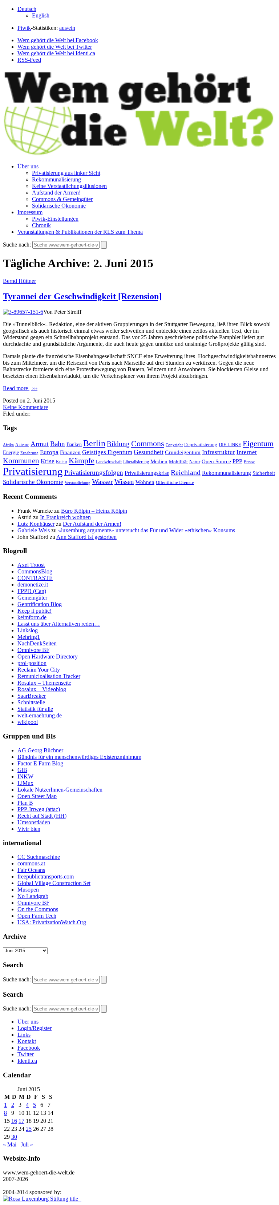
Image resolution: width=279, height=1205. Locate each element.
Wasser (102, 481)
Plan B (25, 803)
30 (14, 1137)
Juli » (27, 1144)
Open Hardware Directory (47, 656)
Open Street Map (37, 796)
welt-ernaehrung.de (39, 715)
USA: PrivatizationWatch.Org (51, 922)
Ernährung (29, 453)
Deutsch (26, 9)
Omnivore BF (33, 650)
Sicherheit (263, 473)
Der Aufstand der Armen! (92, 524)
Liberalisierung (136, 462)
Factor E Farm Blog (40, 763)
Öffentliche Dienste (175, 482)
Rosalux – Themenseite (44, 683)
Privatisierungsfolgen (93, 472)
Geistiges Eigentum (107, 452)
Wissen (124, 481)
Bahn (57, 444)
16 (14, 1121)
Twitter (25, 1054)
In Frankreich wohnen (65, 517)
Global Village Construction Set (53, 883)
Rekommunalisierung (56, 179)
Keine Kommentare (25, 407)
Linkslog (27, 630)
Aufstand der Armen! (56, 192)
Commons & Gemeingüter (62, 199)
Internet (246, 452)
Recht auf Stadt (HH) (41, 816)
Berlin (94, 443)
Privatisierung (33, 471)
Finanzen (70, 452)
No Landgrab (32, 896)
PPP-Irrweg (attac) (38, 809)
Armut (40, 444)
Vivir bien (28, 829)
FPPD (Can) (31, 591)
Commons (147, 443)
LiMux (25, 783)
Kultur (61, 462)
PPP (237, 461)
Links (24, 1035)
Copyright (174, 445)
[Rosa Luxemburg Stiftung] (42, 1199)
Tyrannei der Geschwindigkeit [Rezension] (82, 296)
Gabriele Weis (33, 530)
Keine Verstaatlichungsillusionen (69, 186)
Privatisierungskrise (147, 473)
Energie (11, 452)
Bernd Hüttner (19, 281)
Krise (47, 461)
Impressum (30, 212)
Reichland (186, 472)
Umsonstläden (33, 822)
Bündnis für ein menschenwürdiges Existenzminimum (79, 757)
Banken (74, 444)
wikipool (27, 722)
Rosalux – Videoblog (41, 689)
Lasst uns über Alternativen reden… (58, 624)
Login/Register (34, 1028)
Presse (249, 461)
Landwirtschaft (109, 462)
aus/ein (67, 28)
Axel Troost (31, 565)
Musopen (28, 889)
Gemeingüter (32, 598)
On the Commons (37, 909)
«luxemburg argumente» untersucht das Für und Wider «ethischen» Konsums (146, 530)
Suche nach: (17, 244)
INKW (25, 776)
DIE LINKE (230, 444)
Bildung (118, 444)
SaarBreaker (31, 696)
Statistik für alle (35, 709)
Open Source (216, 461)
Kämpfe (81, 460)
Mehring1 (28, 637)
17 (21, 1121)
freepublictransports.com (45, 876)
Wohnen (145, 482)
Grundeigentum (183, 452)
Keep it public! (34, 611)
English (40, 15)
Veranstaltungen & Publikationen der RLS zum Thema (80, 232)
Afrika (8, 445)
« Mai (9, 1144)
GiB (22, 770)
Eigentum (258, 443)
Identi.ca (27, 1061)
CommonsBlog (34, 571)
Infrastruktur (218, 452)
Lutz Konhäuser (35, 524)
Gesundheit (148, 452)
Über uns (28, 166)
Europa (49, 452)
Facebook (28, 1048)
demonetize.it (32, 584)
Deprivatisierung (200, 444)
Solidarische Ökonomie (59, 206)
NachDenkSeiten (37, 643)
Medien (158, 461)
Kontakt (26, 1041)
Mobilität (178, 461)
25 (29, 1129)
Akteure (22, 444)
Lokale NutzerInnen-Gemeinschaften (59, 789)
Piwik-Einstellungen (55, 219)
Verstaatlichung (77, 482)
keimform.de (31, 617)
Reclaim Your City (38, 669)
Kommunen (21, 460)
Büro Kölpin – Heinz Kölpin (94, 511)
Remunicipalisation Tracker (48, 676)
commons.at (31, 863)
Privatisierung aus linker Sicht (66, 173)
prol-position (31, 663)
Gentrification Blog (39, 604)
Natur (194, 461)
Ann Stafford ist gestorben (86, 537)
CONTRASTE (35, 578)
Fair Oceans (31, 870)
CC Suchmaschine (38, 857)
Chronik (41, 225)
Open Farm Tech (36, 916)
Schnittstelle (31, 702)
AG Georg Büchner (40, 750)
